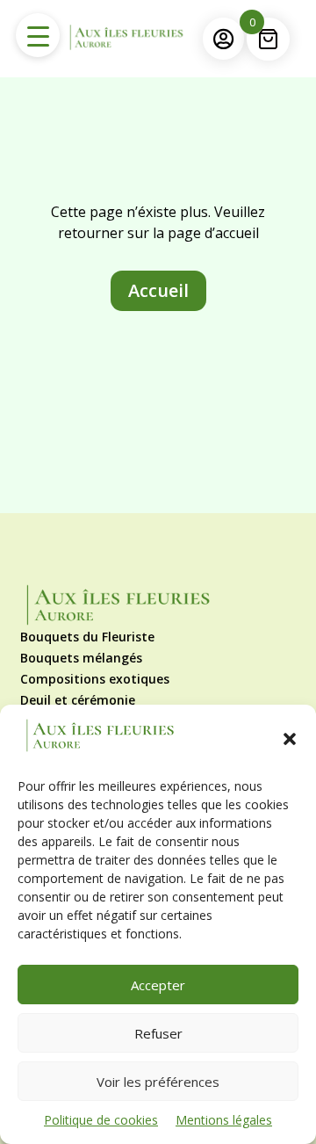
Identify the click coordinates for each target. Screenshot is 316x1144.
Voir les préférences (158, 1081)
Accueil (158, 290)
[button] (289, 739)
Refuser (158, 1033)
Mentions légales (224, 1119)
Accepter (158, 985)
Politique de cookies (101, 1119)
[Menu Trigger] (38, 35)
